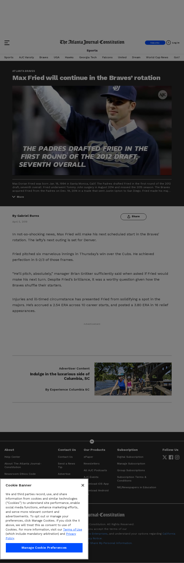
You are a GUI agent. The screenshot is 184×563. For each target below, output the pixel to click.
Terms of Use (72, 529)
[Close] (83, 485)
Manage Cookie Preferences (44, 547)
